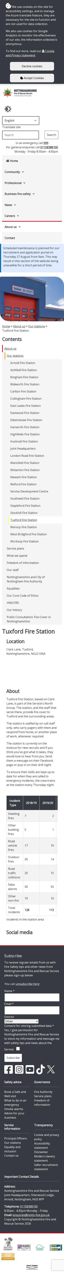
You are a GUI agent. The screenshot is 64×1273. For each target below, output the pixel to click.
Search (51, 135)
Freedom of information (23, 563)
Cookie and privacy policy (46, 1137)
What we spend (17, 556)
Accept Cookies (33, 78)
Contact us (11, 1156)
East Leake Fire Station (25, 406)
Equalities (13, 588)
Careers (10, 216)
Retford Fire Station (23, 484)
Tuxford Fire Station (23, 520)
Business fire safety (18, 194)
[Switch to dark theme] (8, 109)
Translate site (11, 127)
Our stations (36, 326)
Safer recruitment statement (46, 1167)
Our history (14, 610)
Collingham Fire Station (25, 399)
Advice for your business (14, 1115)
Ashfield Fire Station (23, 370)
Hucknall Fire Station (24, 441)
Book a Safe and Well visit (15, 1094)
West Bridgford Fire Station (28, 534)
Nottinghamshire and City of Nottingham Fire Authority (26, 579)
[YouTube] (30, 1069)
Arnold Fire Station (22, 363)
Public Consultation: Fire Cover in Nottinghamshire (29, 619)
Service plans (15, 548)
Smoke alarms (13, 1109)
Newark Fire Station (23, 477)
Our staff (13, 570)
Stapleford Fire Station (25, 506)
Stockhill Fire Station (24, 513)
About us (11, 227)
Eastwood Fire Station (24, 413)
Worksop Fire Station (24, 541)
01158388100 (49, 147)
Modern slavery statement (44, 1158)
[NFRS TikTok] (40, 1069)
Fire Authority (43, 1092)
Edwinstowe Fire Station (26, 420)
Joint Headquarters (23, 449)
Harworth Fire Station (24, 427)
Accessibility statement (42, 1145)
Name (9, 991)
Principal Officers (15, 1138)
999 (46, 143)
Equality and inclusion (12, 1149)
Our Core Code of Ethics (23, 596)
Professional (13, 183)
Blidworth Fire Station (24, 384)
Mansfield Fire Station (24, 463)
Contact (10, 238)
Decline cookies (32, 66)
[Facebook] (8, 1069)
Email (9, 1004)
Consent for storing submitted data (29, 1026)
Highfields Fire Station (25, 434)
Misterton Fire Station (25, 470)
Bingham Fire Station (24, 377)
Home (13, 161)
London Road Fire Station (27, 456)
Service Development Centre (29, 491)
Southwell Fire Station (24, 498)
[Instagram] (19, 1069)
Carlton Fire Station (23, 391)
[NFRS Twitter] (51, 1069)
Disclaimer (41, 1152)
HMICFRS (13, 603)
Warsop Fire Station (23, 527)
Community (12, 172)
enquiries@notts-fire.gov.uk (31, 1215)
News (8, 205)
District (9, 1017)
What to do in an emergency (15, 1102)
